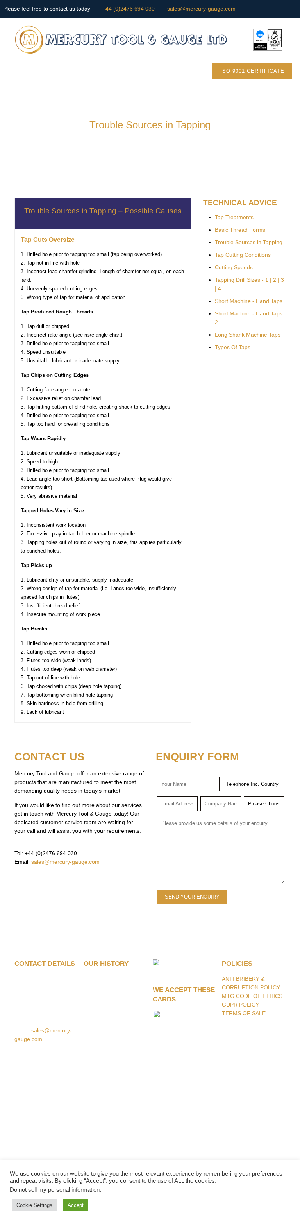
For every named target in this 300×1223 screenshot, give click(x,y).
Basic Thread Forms (240, 230)
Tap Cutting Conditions (243, 255)
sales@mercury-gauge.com (201, 8)
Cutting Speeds (234, 267)
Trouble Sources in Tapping (248, 242)
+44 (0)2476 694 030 (128, 8)
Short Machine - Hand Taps (248, 301)
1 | (269, 280)
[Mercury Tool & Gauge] (150, 39)
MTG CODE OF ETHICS (252, 996)
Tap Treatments (234, 217)
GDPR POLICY (240, 1004)
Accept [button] (76, 1205)
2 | (277, 280)
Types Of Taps (232, 347)
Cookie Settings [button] (34, 1205)
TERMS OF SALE (244, 1013)
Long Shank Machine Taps (247, 334)
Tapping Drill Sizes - (240, 280)
